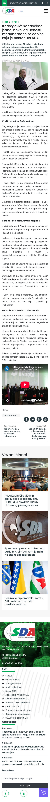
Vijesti (5, 21)
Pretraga (25, 785)
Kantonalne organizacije (18, 710)
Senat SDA (10, 691)
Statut (8, 675)
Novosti (15, 21)
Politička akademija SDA (17, 702)
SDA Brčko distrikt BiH (16, 717)
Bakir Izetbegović (10, 415)
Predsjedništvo (13, 683)
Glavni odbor (12, 679)
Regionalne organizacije (17, 714)
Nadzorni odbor (13, 687)
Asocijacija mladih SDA (17, 694)
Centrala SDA (12, 706)
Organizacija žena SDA (17, 698)
